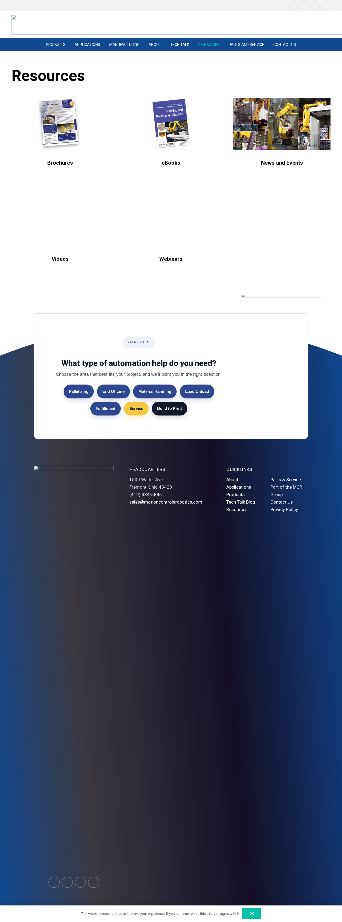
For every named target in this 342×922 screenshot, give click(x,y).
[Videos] (60, 220)
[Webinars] (171, 220)
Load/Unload (197, 391)
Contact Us (281, 502)
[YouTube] (315, 5)
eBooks (171, 163)
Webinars (170, 259)
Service (136, 408)
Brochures (60, 163)
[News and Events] (282, 124)
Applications (238, 487)
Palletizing (78, 391)
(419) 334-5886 (145, 494)
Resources (237, 509)
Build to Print (169, 408)
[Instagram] (293, 5)
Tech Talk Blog (240, 502)
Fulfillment (105, 408)
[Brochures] (60, 124)
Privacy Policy (284, 509)
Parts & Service (285, 479)
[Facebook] (304, 5)
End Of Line (113, 391)
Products (235, 494)
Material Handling (154, 391)
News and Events (282, 163)
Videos (60, 259)
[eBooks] (171, 124)
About (232, 479)
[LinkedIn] (326, 5)
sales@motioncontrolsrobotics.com (165, 502)
